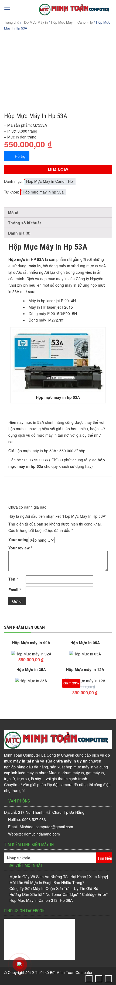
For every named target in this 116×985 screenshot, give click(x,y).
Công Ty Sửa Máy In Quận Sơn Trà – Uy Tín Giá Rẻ (53, 888)
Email (14, 589)
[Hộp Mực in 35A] (31, 681)
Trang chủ (11, 22)
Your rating (18, 539)
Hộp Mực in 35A (31, 669)
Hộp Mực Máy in (35, 22)
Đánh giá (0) (19, 233)
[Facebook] (98, 979)
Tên (13, 579)
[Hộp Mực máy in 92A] (31, 654)
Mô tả (13, 212)
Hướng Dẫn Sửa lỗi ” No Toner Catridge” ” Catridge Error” (58, 894)
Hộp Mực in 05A (85, 642)
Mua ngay (58, 169)
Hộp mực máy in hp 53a (43, 192)
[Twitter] (89, 979)
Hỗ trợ (20, 156)
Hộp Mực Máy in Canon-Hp (72, 22)
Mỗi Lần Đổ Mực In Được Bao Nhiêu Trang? (46, 882)
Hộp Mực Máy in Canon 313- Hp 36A (41, 900)
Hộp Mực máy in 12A (85, 669)
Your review (20, 547)
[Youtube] (108, 979)
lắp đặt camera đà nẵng (67, 784)
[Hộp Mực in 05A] (85, 654)
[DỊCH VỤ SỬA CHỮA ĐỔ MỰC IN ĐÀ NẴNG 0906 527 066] (75, 14)
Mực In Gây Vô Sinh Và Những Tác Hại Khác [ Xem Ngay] (58, 876)
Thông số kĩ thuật (24, 222)
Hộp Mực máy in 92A (31, 642)
